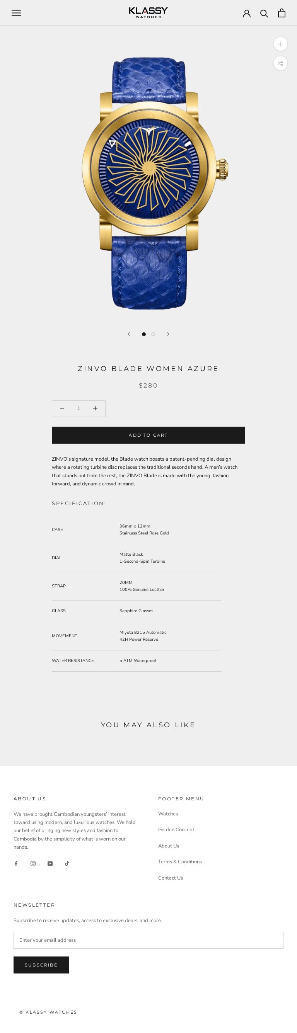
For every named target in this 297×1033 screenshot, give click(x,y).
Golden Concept (176, 829)
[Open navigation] (16, 13)
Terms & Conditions (180, 861)
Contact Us (170, 878)
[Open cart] (281, 13)
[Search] (264, 13)
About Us (168, 845)
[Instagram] (33, 863)
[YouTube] (50, 863)
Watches (168, 813)
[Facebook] (16, 863)
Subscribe (41, 965)
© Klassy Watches (48, 1012)
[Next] (168, 334)
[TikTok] (67, 863)
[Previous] (129, 334)
